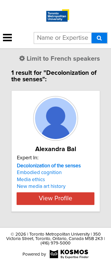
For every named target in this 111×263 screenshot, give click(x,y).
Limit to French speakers (63, 59)
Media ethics (31, 179)
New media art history (41, 186)
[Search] (99, 38)
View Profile (55, 198)
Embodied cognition (39, 172)
